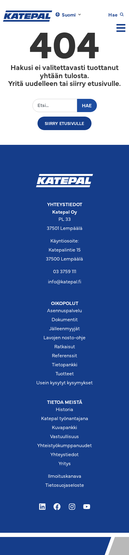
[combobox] (54, 105)
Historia (64, 409)
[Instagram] (72, 507)
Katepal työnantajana (64, 418)
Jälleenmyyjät (64, 328)
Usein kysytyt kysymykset (64, 382)
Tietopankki (64, 364)
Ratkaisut (64, 346)
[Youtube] (87, 507)
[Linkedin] (42, 507)
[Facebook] (57, 507)
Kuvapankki (64, 427)
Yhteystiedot (64, 454)
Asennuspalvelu (64, 310)
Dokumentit (65, 319)
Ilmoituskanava (64, 475)
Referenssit (64, 355)
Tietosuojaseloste (64, 484)
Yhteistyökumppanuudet (64, 445)
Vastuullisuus (64, 436)
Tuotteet (65, 373)
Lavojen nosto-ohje (65, 337)
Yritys (64, 463)
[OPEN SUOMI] (79, 14)
